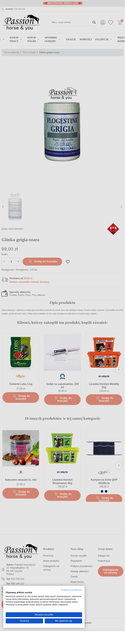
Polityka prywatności (71, 590)
